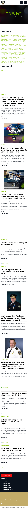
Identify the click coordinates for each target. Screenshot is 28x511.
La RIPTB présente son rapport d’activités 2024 (14, 243)
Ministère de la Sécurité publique (10, 500)
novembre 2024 (16, 37)
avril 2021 (11, 49)
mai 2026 (16, 34)
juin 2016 (13, 63)
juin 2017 (7, 62)
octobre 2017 (10, 61)
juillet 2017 (3, 62)
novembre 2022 (11, 44)
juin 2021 (2, 49)
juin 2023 (19, 41)
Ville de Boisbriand (6, 483)
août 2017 (22, 61)
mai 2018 (23, 58)
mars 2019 (16, 56)
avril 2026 (21, 34)
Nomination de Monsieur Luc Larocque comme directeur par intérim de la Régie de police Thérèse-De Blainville (13, 365)
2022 (12, 69)
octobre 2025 (22, 35)
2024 (7, 69)
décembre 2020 (9, 50)
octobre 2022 (17, 44)
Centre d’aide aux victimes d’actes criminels (12, 498)
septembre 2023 (4, 41)
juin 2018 (19, 58)
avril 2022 (3, 47)
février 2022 (12, 47)
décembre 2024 (9, 37)
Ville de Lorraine (6, 485)
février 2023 (12, 43)
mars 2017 (16, 62)
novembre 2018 (11, 57)
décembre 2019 (14, 53)
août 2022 (10, 45)
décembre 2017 (18, 60)
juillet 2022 (15, 45)
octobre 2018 (16, 57)
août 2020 (10, 52)
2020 (18, 69)
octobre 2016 (3, 63)
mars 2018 (7, 60)
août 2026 (3, 34)
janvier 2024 (3, 40)
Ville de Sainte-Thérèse (7, 489)
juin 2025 (15, 36)
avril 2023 (3, 43)
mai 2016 (17, 63)
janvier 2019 (21, 56)
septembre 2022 (4, 45)
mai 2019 (7, 56)
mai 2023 (24, 41)
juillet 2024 (15, 39)
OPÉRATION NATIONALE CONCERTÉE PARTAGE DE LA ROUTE (12, 271)
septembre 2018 (4, 58)
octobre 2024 (22, 37)
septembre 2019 (10, 54)
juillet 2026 (8, 34)
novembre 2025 (16, 35)
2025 (4, 69)
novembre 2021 (4, 48)
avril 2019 (11, 56)
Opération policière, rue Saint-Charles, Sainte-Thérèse (14, 394)
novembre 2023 (16, 40)
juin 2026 (12, 34)
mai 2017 (12, 62)
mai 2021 (7, 49)
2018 (23, 69)
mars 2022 (7, 47)
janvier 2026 (3, 35)
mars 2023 (7, 43)
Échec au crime (5, 503)
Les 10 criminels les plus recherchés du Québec (13, 496)
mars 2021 (16, 49)
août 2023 (10, 41)
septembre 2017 (17, 61)
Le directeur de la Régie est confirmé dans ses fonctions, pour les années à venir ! (13, 318)
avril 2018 (3, 60)
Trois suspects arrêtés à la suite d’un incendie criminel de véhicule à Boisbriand (14, 150)
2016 (4, 70)
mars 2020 (3, 53)
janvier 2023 (18, 43)
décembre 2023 (9, 40)
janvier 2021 (3, 50)
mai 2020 (24, 52)
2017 (2, 70)
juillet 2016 (9, 63)
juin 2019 (2, 56)
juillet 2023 (15, 41)
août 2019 (16, 54)
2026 (2, 69)
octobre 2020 (22, 50)
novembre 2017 (4, 61)
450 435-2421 (4, 478)
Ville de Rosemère (6, 487)
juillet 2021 (21, 48)
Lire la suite (4, 118)
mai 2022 (24, 45)
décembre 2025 (9, 35)
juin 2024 (19, 39)
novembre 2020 (16, 50)
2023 (10, 69)
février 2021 (21, 49)
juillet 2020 (15, 52)
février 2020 (8, 53)
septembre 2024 (4, 39)
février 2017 (21, 62)
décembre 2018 (4, 57)
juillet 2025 (10, 36)
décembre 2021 (18, 47)
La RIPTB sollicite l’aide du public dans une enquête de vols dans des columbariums (13, 196)
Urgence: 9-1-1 (7, 475)
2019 (20, 69)
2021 (15, 69)
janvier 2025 (3, 37)
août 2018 (10, 58)
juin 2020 (19, 52)
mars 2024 (24, 39)
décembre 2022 (4, 44)
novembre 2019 (21, 53)
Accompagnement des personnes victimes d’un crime (14, 494)
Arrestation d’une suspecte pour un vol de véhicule (12, 449)
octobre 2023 (22, 40)
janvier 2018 (12, 60)
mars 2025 (24, 36)
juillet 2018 (15, 58)
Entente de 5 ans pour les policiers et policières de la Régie (12, 421)
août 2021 (17, 48)
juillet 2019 (20, 54)
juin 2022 (19, 45)
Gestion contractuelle (7, 501)
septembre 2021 (11, 48)
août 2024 (10, 39)
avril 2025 (19, 36)
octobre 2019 (3, 54)
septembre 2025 (4, 36)
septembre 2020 (4, 52)
